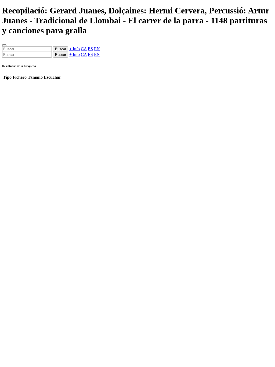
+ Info (74, 48)
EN (97, 48)
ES (90, 48)
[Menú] (4, 45)
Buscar (60, 49)
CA (84, 48)
